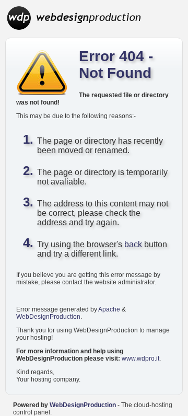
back (133, 244)
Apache (109, 309)
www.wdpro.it (140, 358)
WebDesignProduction (48, 316)
